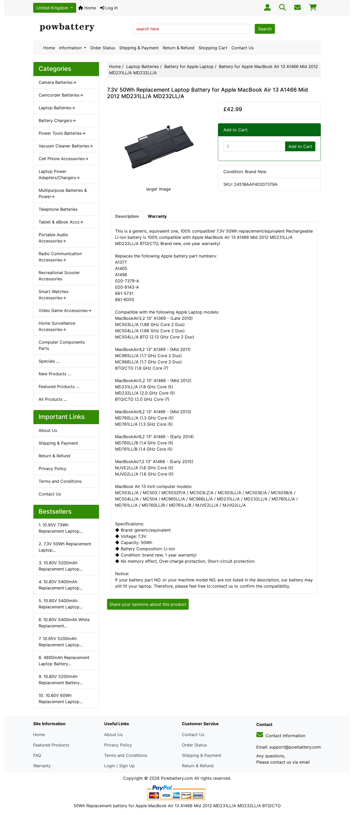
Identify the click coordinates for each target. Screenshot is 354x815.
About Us (48, 430)
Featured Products (51, 745)
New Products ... (55, 373)
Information (71, 47)
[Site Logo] (81, 27)
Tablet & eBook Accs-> (61, 222)
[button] (344, 789)
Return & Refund (178, 47)
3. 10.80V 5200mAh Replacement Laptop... (60, 566)
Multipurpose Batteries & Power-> (63, 193)
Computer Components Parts (62, 345)
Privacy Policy (52, 468)
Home (89, 7)
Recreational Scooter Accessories (59, 275)
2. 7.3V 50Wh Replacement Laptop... (65, 547)
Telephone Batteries (58, 209)
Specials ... (49, 361)
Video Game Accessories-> (65, 310)
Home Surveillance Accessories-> (57, 326)
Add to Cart (300, 146)
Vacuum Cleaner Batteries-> (66, 145)
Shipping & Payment (139, 47)
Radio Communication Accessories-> (60, 256)
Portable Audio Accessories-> (53, 237)
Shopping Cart (213, 47)
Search (265, 28)
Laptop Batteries (142, 66)
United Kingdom (53, 7)
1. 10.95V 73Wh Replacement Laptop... (60, 528)
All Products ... (53, 399)
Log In (111, 7)
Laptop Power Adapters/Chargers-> (59, 174)
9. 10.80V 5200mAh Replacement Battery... (60, 679)
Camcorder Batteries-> (61, 95)
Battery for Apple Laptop (189, 66)
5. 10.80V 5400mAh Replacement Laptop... (60, 603)
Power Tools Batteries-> (62, 133)
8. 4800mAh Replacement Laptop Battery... (64, 660)
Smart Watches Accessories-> (53, 294)
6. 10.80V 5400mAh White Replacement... (64, 622)
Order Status (102, 47)
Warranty (42, 765)
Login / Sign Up (119, 765)
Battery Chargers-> (57, 120)
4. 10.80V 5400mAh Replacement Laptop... (60, 584)
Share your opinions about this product (147, 604)
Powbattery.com (177, 778)
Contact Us (242, 47)
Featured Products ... (59, 386)
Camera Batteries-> (57, 82)
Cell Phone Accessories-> (63, 158)
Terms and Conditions (60, 481)
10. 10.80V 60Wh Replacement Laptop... (60, 698)
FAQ (37, 755)
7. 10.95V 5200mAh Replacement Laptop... (60, 641)
